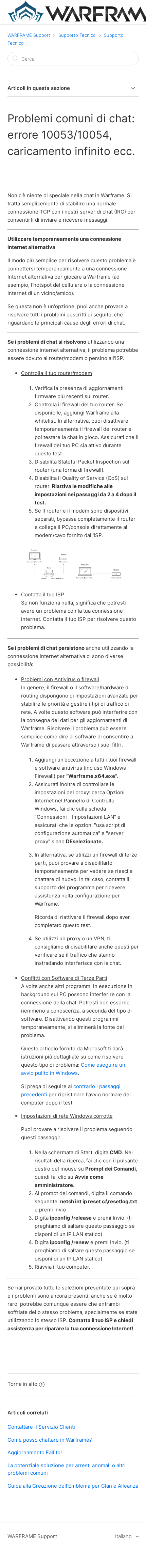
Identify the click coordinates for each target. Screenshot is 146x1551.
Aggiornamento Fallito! (34, 1452)
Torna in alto (22, 1384)
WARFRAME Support (28, 35)
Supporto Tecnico (77, 35)
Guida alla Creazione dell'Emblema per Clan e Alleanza (72, 1486)
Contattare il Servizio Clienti (41, 1427)
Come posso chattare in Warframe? (49, 1440)
